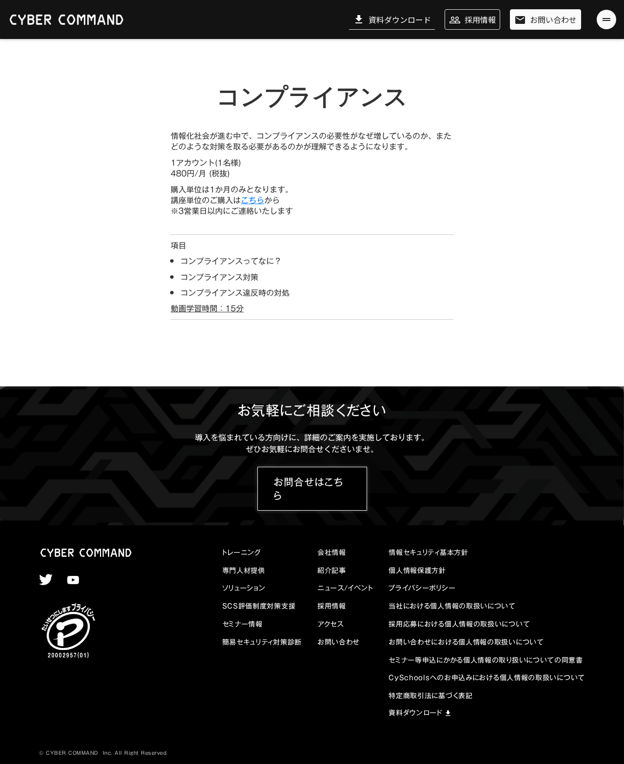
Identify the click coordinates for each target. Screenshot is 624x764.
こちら (252, 200)
